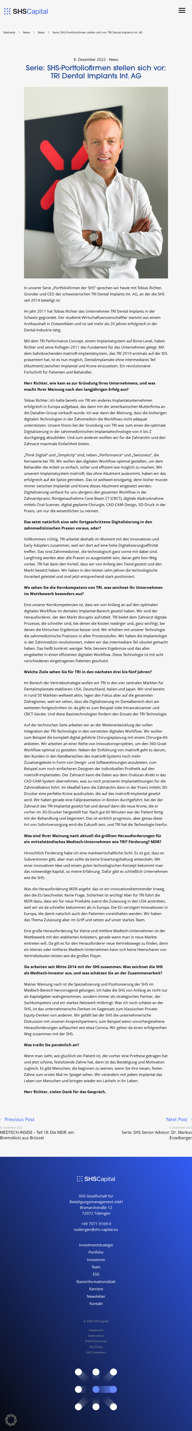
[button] (182, 10)
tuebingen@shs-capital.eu (96, 1229)
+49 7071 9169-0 (96, 1223)
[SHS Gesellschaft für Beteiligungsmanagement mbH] (26, 11)
